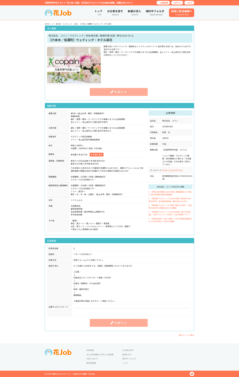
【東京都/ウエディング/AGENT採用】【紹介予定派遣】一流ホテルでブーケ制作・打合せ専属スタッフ (170, 213)
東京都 (58, 24)
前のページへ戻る (186, 335)
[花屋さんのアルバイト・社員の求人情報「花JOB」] (58, 15)
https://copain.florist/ (172, 170)
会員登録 (164, 2)
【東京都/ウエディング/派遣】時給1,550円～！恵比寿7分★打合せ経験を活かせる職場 (170, 206)
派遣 (75, 24)
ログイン (177, 2)
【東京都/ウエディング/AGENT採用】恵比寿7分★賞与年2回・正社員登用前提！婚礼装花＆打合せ (170, 199)
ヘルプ (190, 2)
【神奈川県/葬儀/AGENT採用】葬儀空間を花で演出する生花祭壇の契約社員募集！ (170, 193)
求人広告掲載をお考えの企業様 (99, 354)
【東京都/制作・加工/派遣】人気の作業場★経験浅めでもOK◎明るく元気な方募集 (170, 220)
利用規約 (90, 350)
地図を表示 (97, 154)
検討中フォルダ (129, 358)
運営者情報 (91, 363)
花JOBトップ (49, 24)
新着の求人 (127, 354)
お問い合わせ (92, 358)
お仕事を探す (128, 350)
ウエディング (67, 24)
